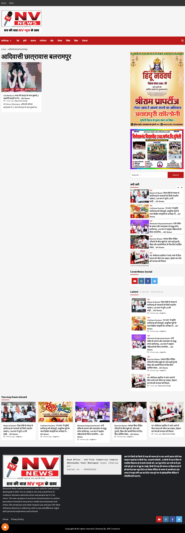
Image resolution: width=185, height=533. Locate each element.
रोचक (60, 40)
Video (11, 3)
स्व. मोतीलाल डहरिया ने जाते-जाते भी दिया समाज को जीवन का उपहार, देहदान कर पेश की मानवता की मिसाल (165, 258)
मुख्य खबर (28, 89)
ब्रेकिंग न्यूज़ (19, 89)
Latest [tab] (134, 291)
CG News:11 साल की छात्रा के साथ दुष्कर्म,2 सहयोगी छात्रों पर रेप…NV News (21, 97)
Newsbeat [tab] (157, 291)
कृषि (24, 40)
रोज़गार (85, 40)
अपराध (33, 40)
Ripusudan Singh (21, 101)
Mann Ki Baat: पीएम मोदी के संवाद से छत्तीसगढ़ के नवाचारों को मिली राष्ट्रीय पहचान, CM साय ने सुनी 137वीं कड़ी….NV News (164, 197)
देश (18, 40)
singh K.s (162, 313)
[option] (157, 196)
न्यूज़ (12, 89)
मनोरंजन (43, 40)
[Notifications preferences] (5, 527)
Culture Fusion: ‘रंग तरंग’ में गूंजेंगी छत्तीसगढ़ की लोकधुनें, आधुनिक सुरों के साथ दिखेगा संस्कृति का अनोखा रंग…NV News (165, 212)
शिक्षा (76, 40)
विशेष (68, 40)
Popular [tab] (144, 291)
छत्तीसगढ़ (5, 40)
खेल (51, 40)
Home (3, 3)
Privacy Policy (17, 519)
